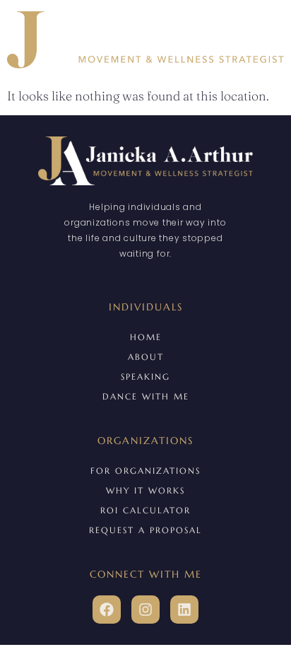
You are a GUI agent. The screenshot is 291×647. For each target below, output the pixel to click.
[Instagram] (145, 609)
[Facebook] (107, 609)
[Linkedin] (184, 609)
